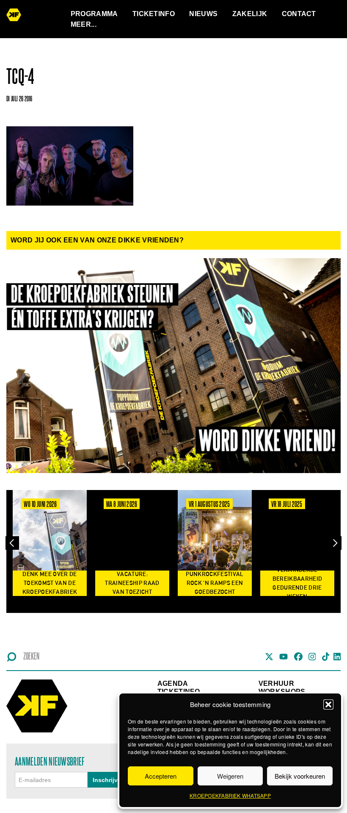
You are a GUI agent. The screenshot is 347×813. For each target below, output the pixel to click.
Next (334, 542)
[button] (328, 704)
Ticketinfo (153, 13)
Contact (299, 13)
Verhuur (276, 683)
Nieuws (203, 13)
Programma (94, 13)
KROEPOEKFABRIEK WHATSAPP (230, 795)
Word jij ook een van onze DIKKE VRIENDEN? (97, 240)
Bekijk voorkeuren (300, 775)
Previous (12, 542)
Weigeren (230, 775)
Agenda (172, 683)
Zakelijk (249, 13)
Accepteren (160, 775)
